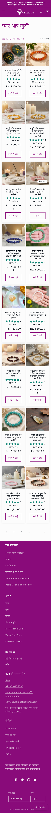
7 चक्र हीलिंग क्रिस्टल (14, 553)
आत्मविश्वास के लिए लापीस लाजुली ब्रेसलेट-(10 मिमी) (13, 251)
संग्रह (7, 616)
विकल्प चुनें (13, 213)
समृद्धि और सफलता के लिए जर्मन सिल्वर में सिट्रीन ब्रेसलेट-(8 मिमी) (38, 373)
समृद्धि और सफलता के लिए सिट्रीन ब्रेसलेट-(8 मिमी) (13, 129)
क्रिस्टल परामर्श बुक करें (14, 629)
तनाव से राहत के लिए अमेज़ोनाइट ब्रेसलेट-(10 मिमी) (13, 435)
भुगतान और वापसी (12, 741)
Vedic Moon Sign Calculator (19, 585)
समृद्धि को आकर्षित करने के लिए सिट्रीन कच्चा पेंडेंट (37, 435)
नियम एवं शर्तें (10, 735)
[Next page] (45, 530)
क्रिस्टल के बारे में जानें (14, 572)
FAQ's (8, 754)
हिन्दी (35, 799)
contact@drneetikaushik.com (21, 702)
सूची (7, 609)
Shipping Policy (13, 748)
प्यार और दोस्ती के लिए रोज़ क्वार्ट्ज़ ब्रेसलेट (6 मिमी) (13, 494)
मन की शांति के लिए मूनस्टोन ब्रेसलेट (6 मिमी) (37, 313)
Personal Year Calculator (17, 578)
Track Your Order (14, 635)
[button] (3, 10)
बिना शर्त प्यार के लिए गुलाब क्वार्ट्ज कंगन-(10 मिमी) (38, 190)
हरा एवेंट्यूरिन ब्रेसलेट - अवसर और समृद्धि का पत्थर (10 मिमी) (37, 253)
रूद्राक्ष (8, 559)
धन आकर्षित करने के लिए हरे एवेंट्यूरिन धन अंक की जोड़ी (13, 71)
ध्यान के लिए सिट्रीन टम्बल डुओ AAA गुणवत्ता (13, 313)
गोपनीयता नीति (10, 728)
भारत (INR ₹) (16, 799)
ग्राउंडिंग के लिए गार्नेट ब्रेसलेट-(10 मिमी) (13, 371)
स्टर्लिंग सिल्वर (10, 565)
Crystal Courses (13, 641)
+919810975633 (14, 686)
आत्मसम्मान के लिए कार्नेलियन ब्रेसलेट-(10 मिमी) (37, 71)
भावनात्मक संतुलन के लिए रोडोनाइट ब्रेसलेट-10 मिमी (37, 494)
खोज (7, 603)
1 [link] (6, 529)
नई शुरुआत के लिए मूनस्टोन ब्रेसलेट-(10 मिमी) (13, 190)
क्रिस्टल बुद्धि (10, 622)
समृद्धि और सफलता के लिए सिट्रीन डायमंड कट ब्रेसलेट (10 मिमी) (38, 130)
